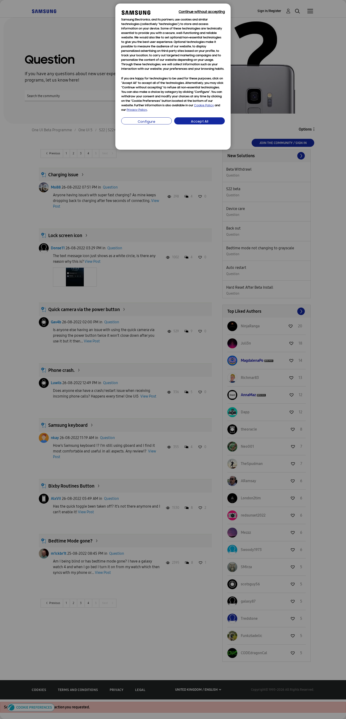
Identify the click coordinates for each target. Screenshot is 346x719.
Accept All (199, 121)
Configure (146, 122)
